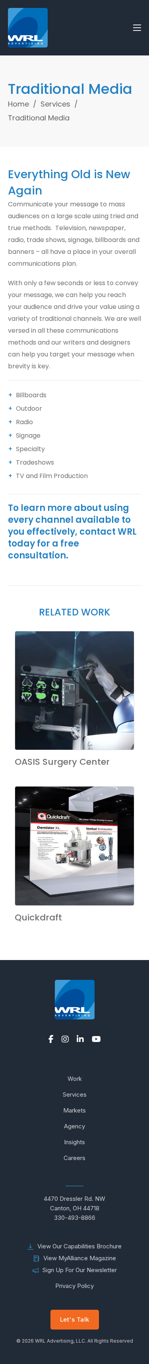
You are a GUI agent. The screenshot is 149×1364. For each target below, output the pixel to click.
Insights (74, 1142)
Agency (74, 1126)
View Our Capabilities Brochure (79, 1246)
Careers (74, 1158)
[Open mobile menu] (137, 28)
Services (55, 104)
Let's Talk (74, 1319)
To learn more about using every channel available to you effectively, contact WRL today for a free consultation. (72, 532)
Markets (74, 1110)
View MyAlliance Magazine (79, 1258)
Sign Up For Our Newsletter (80, 1270)
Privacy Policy (74, 1286)
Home (18, 104)
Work (75, 1078)
